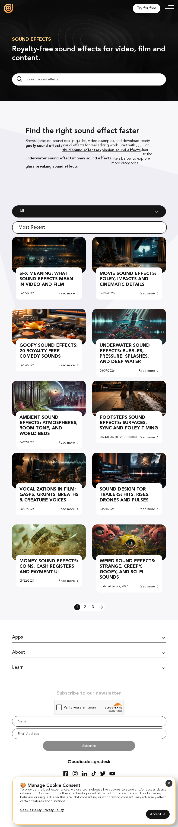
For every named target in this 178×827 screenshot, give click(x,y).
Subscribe (89, 746)
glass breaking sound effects (51, 166)
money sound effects (92, 158)
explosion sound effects (119, 150)
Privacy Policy (53, 810)
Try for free (146, 8)
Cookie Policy (30, 810)
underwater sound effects (49, 158)
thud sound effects (79, 150)
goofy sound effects (43, 145)
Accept (155, 814)
